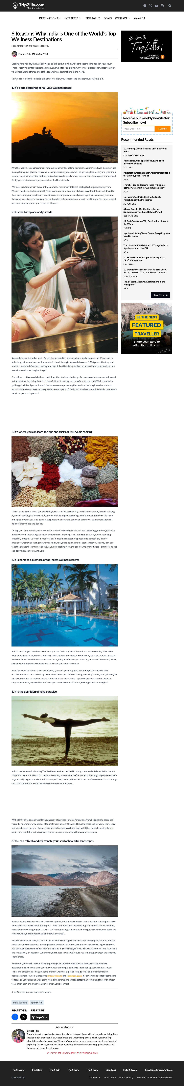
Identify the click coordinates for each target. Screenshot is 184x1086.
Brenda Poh (33, 1030)
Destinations (48, 18)
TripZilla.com (18, 1069)
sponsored (36, 1002)
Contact (121, 18)
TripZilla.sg (110, 1069)
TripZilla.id (37, 1069)
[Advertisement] (65, 411)
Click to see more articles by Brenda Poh (72, 1053)
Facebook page (74, 975)
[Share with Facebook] (15, 1017)
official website (54, 975)
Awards (139, 18)
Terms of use (110, 1077)
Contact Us (94, 1077)
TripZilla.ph (92, 1069)
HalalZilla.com (130, 1069)
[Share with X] (23, 1017)
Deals (108, 18)
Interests (71, 18)
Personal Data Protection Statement (154, 1077)
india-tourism (20, 1002)
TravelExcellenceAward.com (158, 1069)
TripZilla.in (55, 1069)
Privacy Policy (126, 1077)
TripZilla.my (73, 1069)
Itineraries (92, 18)
